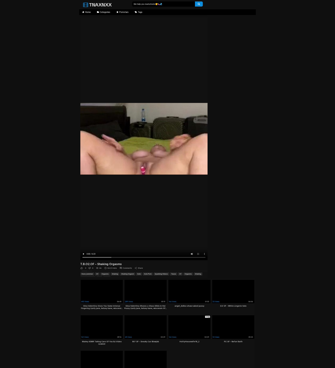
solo (139, 274)
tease (173, 274)
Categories (105, 12)
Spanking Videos (161, 274)
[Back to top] (326, 360)
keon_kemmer (87, 274)
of (97, 274)
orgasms (105, 274)
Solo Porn (148, 274)
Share (140, 268)
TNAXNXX (100, 4)
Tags (140, 12)
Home (88, 12)
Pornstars (124, 12)
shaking (115, 274)
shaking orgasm (127, 274)
